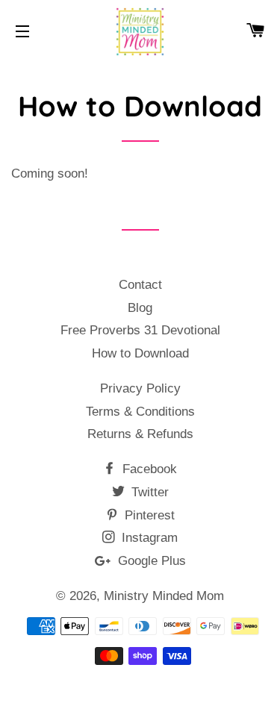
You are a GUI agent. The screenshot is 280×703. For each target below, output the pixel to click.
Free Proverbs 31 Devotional (140, 330)
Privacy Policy (140, 388)
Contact (140, 285)
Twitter (148, 492)
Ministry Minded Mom (164, 596)
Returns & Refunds (140, 434)
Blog (140, 308)
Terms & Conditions (140, 411)
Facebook (148, 469)
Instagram (148, 538)
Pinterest (148, 515)
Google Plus (150, 561)
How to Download (140, 353)
